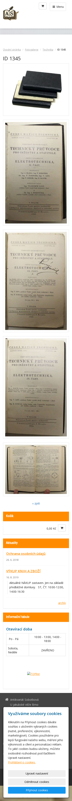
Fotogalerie (31, 49)
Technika (48, 49)
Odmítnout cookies (36, 782)
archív (62, 603)
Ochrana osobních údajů (26, 553)
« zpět (36, 503)
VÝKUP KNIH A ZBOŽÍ (23, 571)
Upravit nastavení (37, 773)
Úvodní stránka (12, 49)
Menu (60, 7)
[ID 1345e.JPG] (36, 469)
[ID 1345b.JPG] (36, 173)
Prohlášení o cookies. (22, 762)
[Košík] (43, 6)
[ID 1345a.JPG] (36, 89)
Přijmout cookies (37, 790)
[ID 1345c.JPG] (36, 281)
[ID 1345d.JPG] (36, 387)
